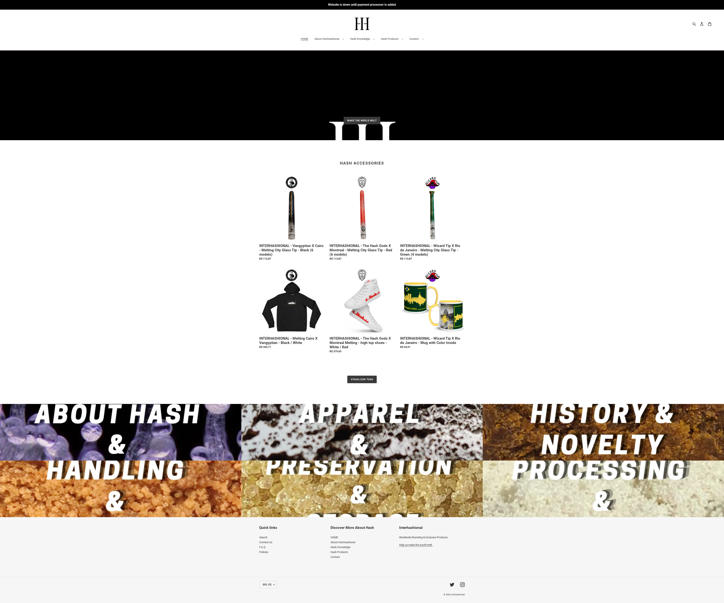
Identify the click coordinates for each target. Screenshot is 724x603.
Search (263, 537)
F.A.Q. (262, 547)
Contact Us (265, 542)
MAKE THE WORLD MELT (362, 120)
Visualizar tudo (362, 379)
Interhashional (458, 594)
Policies (263, 552)
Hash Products (389, 38)
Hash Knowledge (360, 38)
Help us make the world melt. (416, 544)
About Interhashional (326, 38)
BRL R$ (267, 584)
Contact (414, 38)
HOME (334, 537)
